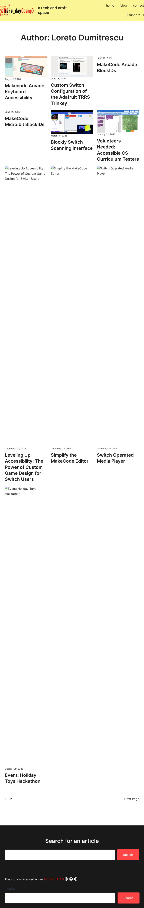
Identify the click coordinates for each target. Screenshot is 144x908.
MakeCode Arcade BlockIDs (117, 67)
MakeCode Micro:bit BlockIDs (24, 121)
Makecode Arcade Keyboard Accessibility (24, 92)
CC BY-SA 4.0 (54, 879)
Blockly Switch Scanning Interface (72, 145)
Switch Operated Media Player (115, 458)
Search (128, 855)
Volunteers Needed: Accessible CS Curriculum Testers (118, 150)
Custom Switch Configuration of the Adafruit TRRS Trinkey (70, 94)
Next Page (131, 799)
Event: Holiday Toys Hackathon (22, 778)
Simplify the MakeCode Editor (69, 458)
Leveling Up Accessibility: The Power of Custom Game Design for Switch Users (24, 467)
